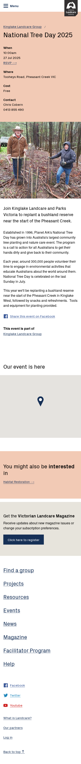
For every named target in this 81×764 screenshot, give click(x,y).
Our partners (13, 727)
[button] (40, 401)
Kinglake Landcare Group (22, 26)
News (10, 623)
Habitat (17, 482)
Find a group (18, 570)
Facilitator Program (26, 650)
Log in (7, 737)
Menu (13, 5)
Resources (16, 596)
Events (11, 610)
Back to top (12, 751)
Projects (13, 583)
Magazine (15, 636)
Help (9, 663)
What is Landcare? (17, 717)
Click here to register (23, 539)
